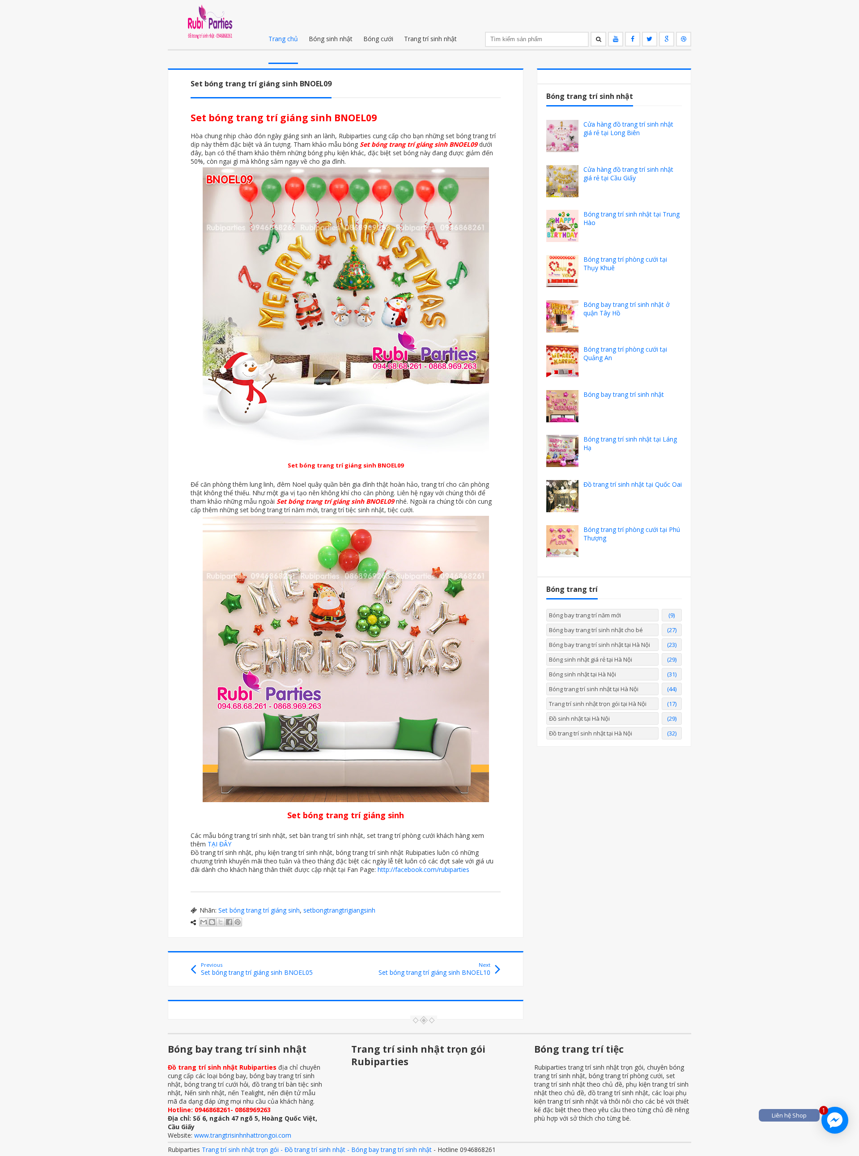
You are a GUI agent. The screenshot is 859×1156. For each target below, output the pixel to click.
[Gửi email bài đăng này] (203, 922)
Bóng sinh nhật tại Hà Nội (582, 674)
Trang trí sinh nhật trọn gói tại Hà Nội (597, 704)
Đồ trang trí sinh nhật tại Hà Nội (590, 733)
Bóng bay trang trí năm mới (585, 615)
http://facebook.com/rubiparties (423, 869)
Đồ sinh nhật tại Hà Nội (579, 718)
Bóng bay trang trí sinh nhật (623, 394)
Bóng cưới (378, 38)
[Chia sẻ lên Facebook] (229, 922)
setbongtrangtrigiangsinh (339, 910)
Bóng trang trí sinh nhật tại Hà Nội (593, 689)
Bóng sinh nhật (331, 38)
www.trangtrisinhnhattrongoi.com (242, 1135)
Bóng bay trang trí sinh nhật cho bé (596, 630)
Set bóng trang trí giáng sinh (259, 910)
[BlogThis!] (212, 922)
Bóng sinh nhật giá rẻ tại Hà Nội (590, 659)
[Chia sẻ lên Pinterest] (237, 922)
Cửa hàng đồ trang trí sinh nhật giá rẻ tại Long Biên (628, 128)
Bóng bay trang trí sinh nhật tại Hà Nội (599, 645)
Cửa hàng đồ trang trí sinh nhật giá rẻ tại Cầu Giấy (628, 173)
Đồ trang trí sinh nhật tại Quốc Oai (632, 484)
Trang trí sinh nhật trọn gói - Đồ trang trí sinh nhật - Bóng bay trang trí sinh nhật (317, 1149)
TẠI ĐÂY (219, 844)
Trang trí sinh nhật (430, 38)
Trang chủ (283, 38)
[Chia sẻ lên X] (220, 922)
